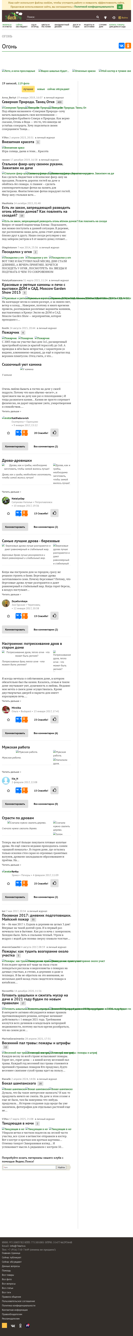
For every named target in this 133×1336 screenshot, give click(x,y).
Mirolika (16, 707)
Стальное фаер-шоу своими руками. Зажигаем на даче (32, 165)
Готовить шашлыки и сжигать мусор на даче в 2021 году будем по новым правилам (35, 999)
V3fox (5, 137)
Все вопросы (9, 1283)
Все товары (8, 1274)
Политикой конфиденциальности (94, 6)
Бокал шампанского (19, 1083)
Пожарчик (10, 332)
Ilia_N (15, 778)
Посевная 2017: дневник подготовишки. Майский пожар (36, 917)
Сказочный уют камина (22, 364)
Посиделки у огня (17, 251)
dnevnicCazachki (11, 947)
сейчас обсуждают (58, 89)
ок (120, 6)
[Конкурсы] (106, 17)
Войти (125, 17)
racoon (6, 159)
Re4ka (15, 871)
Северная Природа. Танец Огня (28, 101)
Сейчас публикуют (11, 1257)
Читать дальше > (11, 411)
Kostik (5, 328)
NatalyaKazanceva (12, 280)
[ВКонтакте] (122, 46)
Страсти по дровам (18, 817)
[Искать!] (98, 17)
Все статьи (7, 1288)
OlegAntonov (9, 247)
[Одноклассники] (128, 46)
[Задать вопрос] (114, 17)
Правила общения (11, 1296)
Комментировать (15, 446)
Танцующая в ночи (18, 1123)
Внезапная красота (18, 141)
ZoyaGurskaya (19, 601)
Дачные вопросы (11, 1266)
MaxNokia (7, 203)
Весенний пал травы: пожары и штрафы (36, 1042)
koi (3, 911)
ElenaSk (6, 1079)
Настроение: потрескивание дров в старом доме (32, 645)
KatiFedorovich (20, 418)
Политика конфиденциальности (18, 1305)
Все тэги (6, 1292)
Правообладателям (12, 1314)
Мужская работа (16, 747)
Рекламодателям (11, 1318)
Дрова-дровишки (17, 460)
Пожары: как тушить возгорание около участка (35, 953)
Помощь (6, 1270)
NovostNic (8, 990)
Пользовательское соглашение (18, 1301)
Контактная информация (15, 1309)
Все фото (7, 1279)
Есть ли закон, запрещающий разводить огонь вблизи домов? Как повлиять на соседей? (36, 211)
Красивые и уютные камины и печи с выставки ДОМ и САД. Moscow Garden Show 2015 (34, 288)
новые (41, 89)
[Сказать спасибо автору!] (54, 433)
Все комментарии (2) (46, 446)
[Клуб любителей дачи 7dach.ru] (13, 15)
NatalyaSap (18, 498)
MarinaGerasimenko (13, 1038)
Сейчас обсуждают (12, 1261)
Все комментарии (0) (46, 803)
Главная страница (11, 1253)
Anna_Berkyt (9, 97)
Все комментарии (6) (46, 733)
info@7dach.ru (17, 1245)
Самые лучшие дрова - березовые (31, 540)
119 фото (23, 83)
